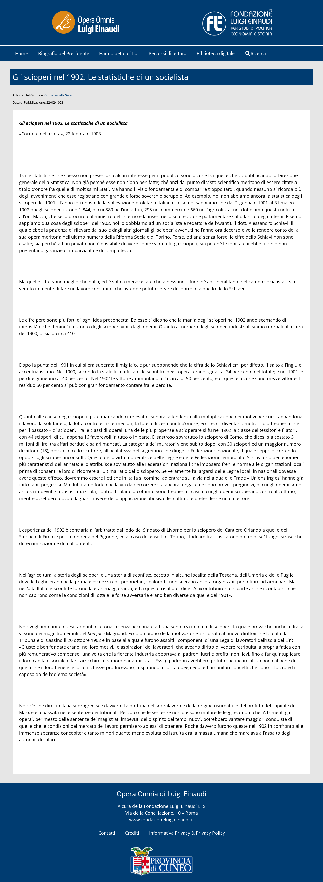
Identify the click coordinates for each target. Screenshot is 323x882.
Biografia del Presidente (63, 53)
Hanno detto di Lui (119, 53)
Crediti (132, 833)
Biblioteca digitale (216, 53)
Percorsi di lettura (167, 53)
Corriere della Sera (58, 95)
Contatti (106, 833)
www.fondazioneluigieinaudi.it (161, 820)
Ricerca (258, 53)
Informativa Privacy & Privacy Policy (187, 833)
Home (21, 53)
